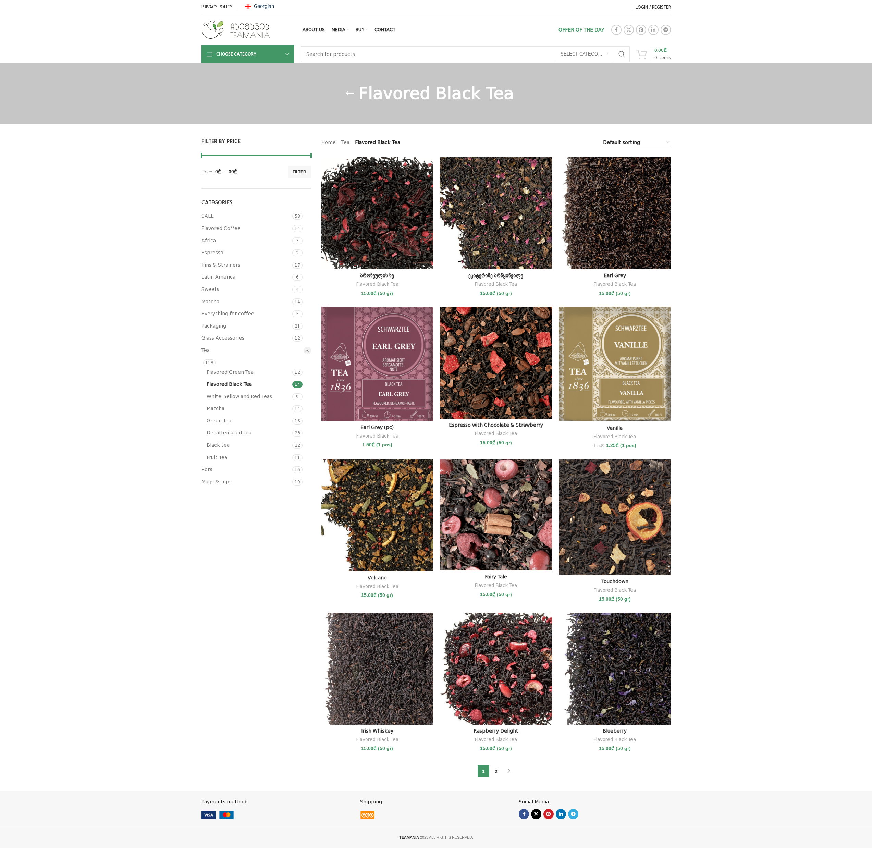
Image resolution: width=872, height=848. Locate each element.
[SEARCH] (622, 54)
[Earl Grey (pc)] (377, 364)
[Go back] (349, 93)
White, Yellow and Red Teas (239, 396)
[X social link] (629, 30)
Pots (206, 469)
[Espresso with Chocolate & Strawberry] (496, 363)
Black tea (218, 445)
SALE (207, 216)
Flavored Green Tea (230, 372)
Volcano (377, 577)
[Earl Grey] (615, 213)
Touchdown (614, 581)
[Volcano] (377, 515)
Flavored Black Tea (229, 384)
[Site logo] (235, 29)
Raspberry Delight (496, 731)
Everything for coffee (227, 313)
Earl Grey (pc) (377, 427)
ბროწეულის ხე (377, 275)
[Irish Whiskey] (377, 669)
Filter (299, 172)
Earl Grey (615, 275)
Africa (208, 240)
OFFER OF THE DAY (581, 30)
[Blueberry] (615, 669)
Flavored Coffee (221, 228)
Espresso (212, 252)
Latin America (218, 277)
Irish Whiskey (377, 731)
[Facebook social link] (616, 30)
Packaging (213, 326)
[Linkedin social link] (653, 30)
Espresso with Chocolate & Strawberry (496, 425)
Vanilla (615, 428)
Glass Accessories (222, 338)
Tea (205, 350)
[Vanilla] (615, 364)
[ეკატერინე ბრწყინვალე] (496, 213)
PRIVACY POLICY (216, 6)
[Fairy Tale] (496, 514)
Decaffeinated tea (229, 432)
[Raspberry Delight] (496, 669)
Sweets (210, 289)
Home (328, 142)
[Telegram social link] (666, 30)
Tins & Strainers (220, 265)
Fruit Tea (217, 457)
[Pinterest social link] (641, 30)
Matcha (210, 301)
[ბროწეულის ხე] (377, 213)
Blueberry (615, 731)
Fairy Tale (496, 576)
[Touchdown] (615, 517)
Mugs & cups (216, 481)
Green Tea (219, 420)
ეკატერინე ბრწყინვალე (495, 275)
